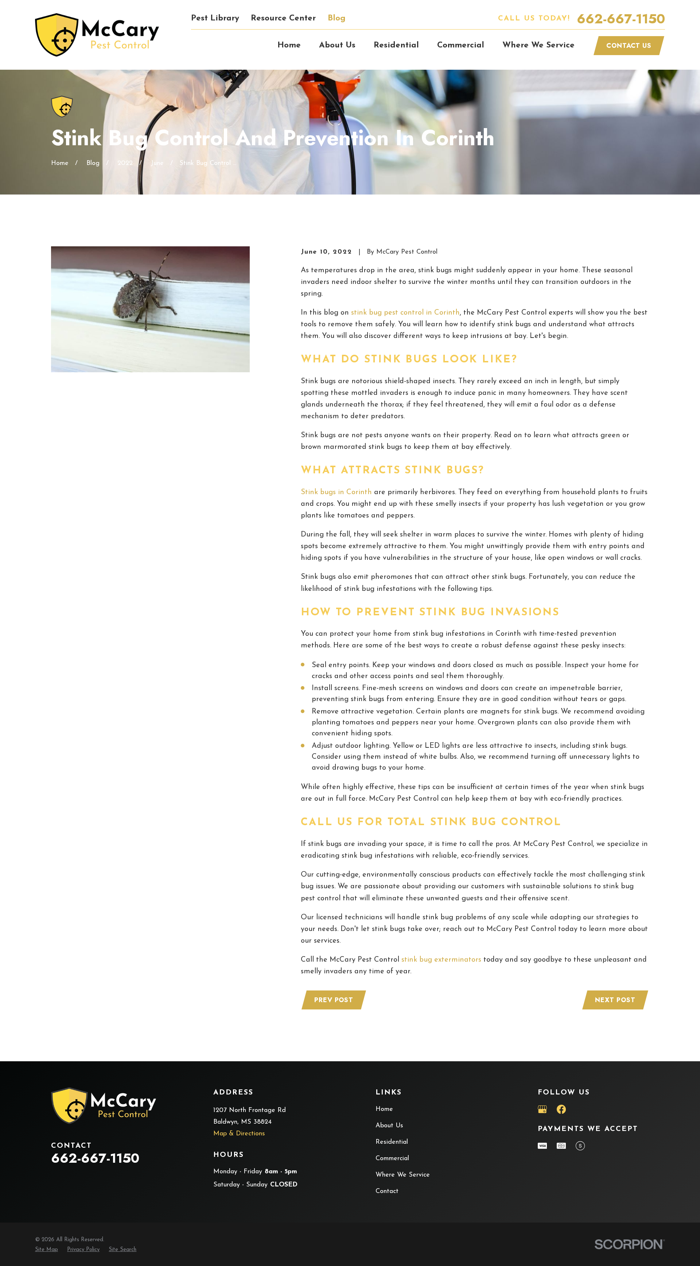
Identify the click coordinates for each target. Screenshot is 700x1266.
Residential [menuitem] (396, 45)
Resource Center (283, 18)
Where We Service (403, 1175)
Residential (392, 1142)
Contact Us (629, 45)
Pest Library (215, 18)
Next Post (615, 1000)
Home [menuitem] (289, 45)
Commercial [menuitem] (460, 45)
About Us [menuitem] (337, 45)
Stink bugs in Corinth (336, 492)
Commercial (392, 1158)
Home (384, 1109)
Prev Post (333, 1000)
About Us (389, 1126)
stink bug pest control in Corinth (405, 312)
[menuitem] (46, 1250)
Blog (337, 18)
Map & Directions (239, 1134)
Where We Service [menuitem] (538, 45)
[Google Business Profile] (542, 1109)
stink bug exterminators (441, 959)
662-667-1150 (621, 18)
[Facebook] (561, 1109)
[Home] (97, 35)
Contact (387, 1191)
